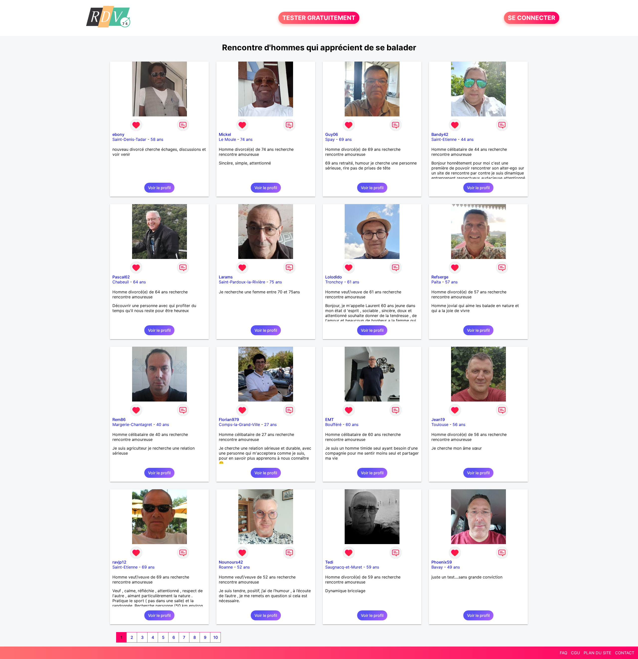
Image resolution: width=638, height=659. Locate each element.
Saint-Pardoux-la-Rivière (242, 281)
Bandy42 (439, 134)
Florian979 (229, 419)
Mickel (225, 134)
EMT (329, 419)
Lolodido (333, 276)
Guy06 (331, 134)
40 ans (162, 424)
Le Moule (227, 139)
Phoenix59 (441, 562)
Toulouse (439, 424)
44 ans (467, 139)
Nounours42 (231, 562)
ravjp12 (119, 562)
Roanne (226, 567)
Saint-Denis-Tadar (129, 139)
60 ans (352, 424)
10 (215, 637)
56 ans (459, 424)
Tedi (329, 562)
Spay (330, 139)
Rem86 (119, 419)
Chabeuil (120, 281)
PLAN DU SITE (597, 652)
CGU (575, 652)
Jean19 (438, 419)
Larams (226, 276)
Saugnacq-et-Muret (343, 567)
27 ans (270, 424)
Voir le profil (159, 187)
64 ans (139, 281)
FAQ (563, 652)
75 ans (275, 281)
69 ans (345, 139)
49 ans (453, 567)
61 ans (353, 281)
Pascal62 (121, 276)
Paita (436, 281)
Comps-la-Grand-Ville (239, 424)
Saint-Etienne (444, 139)
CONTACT (624, 652)
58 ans (157, 139)
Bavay (437, 567)
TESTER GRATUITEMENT (318, 17)
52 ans (243, 567)
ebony (118, 134)
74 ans (246, 139)
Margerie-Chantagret (132, 424)
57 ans (451, 281)
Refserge (439, 276)
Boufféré (333, 424)
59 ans (372, 567)
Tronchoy (334, 281)
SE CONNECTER (531, 17)
